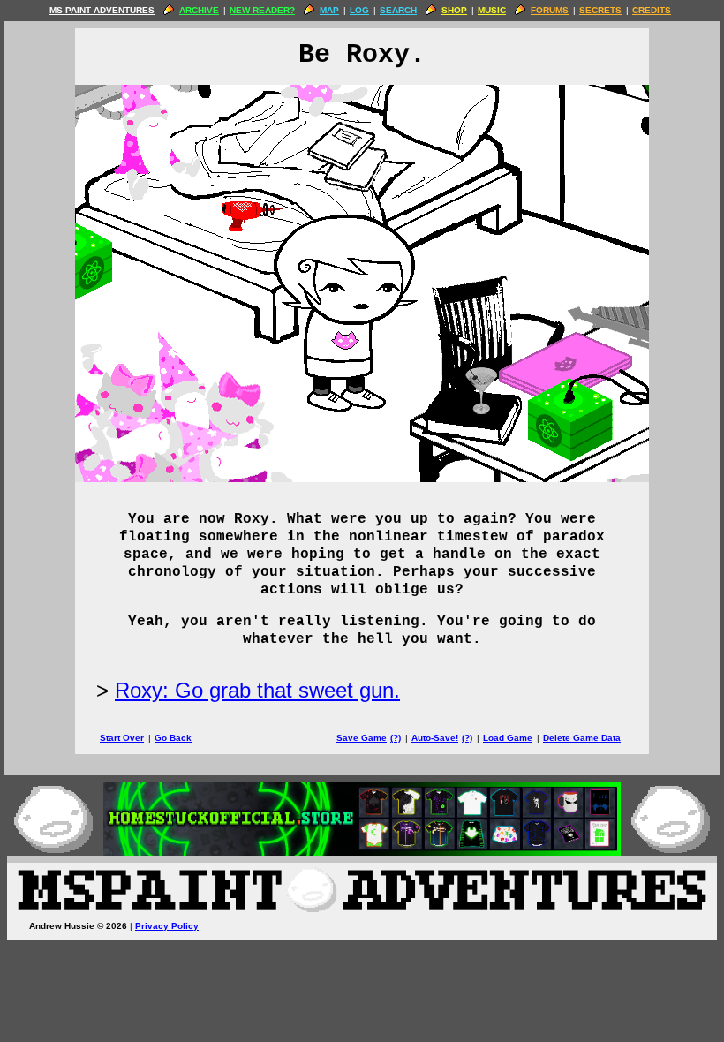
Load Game (507, 738)
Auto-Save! (434, 738)
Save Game (361, 738)
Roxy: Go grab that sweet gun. (257, 690)
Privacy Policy (167, 926)
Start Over (122, 738)
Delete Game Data (582, 738)
